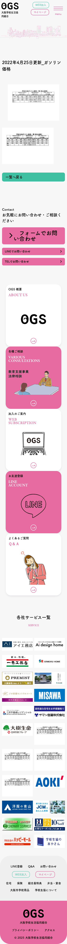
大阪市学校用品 (19, 890)
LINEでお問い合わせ (19, 251)
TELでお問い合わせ (18, 261)
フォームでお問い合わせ (35, 235)
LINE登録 (17, 866)
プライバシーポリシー (25, 930)
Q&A (31, 866)
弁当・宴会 (54, 883)
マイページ (40, 12)
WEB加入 (40, 5)
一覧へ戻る (14, 177)
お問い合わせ (48, 866)
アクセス (49, 930)
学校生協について (46, 890)
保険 (20, 883)
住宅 (9, 883)
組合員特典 (35, 883)
